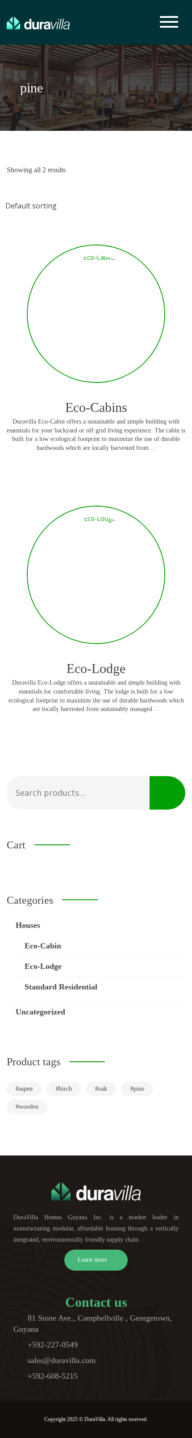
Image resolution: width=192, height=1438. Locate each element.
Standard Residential (61, 986)
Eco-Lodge (43, 966)
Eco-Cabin (43, 945)
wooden (28, 1106)
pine (139, 1088)
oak (102, 1088)
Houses (28, 925)
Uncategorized (40, 1011)
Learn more (92, 1259)
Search (167, 792)
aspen (26, 1088)
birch (65, 1088)
